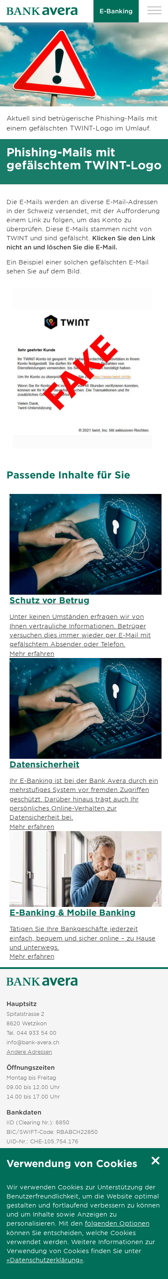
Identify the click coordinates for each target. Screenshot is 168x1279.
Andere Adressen (29, 1051)
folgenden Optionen (117, 1223)
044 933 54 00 (36, 1032)
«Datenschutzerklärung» (44, 1259)
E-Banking (116, 11)
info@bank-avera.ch (32, 1042)
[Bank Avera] (42, 11)
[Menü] (154, 11)
